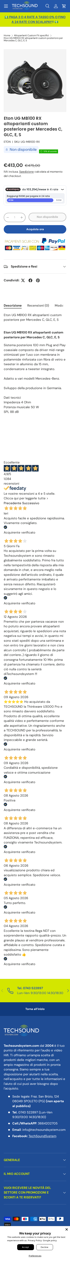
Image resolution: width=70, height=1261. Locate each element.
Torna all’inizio (35, 1009)
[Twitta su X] (23, 280)
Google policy (50, 1240)
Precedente (12, 503)
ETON (7, 142)
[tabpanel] (35, 363)
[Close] (67, 1229)
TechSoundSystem (42, 1136)
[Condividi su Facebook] (30, 280)
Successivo (30, 503)
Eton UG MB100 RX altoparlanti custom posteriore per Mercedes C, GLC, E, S (33, 39)
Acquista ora (35, 229)
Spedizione (26, 172)
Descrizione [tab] (13, 305)
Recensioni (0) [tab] (38, 305)
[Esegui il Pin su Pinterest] (38, 280)
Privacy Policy (35, 1240)
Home (7, 35)
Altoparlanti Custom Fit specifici (31, 35)
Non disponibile (47, 217)
